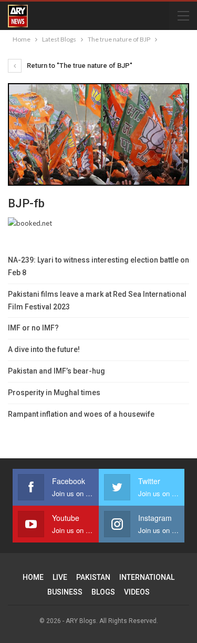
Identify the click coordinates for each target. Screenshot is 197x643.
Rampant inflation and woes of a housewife (81, 414)
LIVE (60, 577)
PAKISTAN (93, 577)
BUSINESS (64, 592)
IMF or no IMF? (33, 328)
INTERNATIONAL (146, 577)
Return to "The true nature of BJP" (78, 65)
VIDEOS (137, 592)
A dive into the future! (44, 349)
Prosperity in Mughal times (54, 392)
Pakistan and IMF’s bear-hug (56, 371)
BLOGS (103, 592)
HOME (33, 577)
